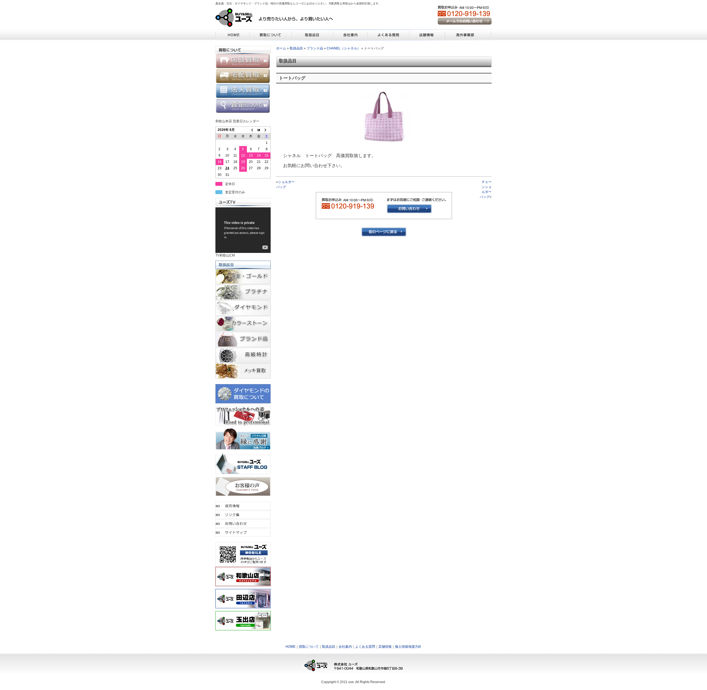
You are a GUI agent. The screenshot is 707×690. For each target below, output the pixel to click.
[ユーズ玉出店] (243, 628)
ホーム (281, 48)
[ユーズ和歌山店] (243, 584)
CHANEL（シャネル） (343, 48)
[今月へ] (259, 130)
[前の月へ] (251, 130)
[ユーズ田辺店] (243, 606)
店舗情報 (385, 647)
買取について (309, 647)
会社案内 (345, 647)
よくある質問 (365, 647)
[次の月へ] (266, 130)
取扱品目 (296, 48)
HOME (291, 647)
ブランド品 (315, 48)
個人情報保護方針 (408, 647)
